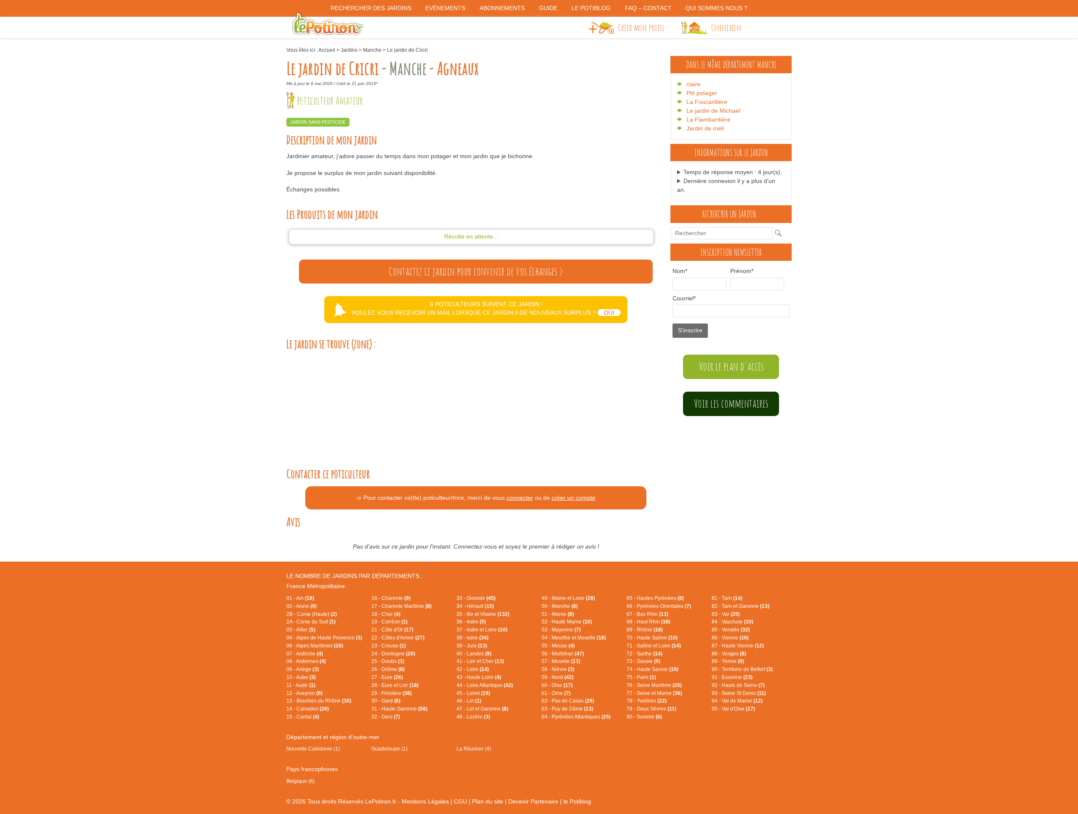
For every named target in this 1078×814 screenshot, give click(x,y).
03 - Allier (300, 630)
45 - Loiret (473, 693)
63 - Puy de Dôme (567, 709)
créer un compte (573, 497)
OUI (609, 312)
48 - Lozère (473, 717)
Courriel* (684, 298)
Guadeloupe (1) (389, 749)
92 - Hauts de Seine (738, 685)
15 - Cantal (302, 717)
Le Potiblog (591, 8)
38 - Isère (472, 638)
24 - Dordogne (393, 654)
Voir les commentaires (731, 403)
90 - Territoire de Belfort (742, 669)
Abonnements (502, 8)
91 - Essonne (732, 677)
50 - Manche (560, 606)
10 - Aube (301, 677)
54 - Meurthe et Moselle (574, 638)
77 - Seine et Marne (654, 693)
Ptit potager (701, 93)
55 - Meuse (558, 646)
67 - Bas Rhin (647, 614)
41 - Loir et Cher (480, 661)
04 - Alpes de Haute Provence (324, 638)
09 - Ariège (302, 669)
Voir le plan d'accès (731, 366)
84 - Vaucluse (732, 622)
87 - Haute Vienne (738, 646)
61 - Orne (556, 693)
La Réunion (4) (473, 749)
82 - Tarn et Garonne (740, 606)
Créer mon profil (641, 27)
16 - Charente (391, 598)
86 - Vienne (730, 638)
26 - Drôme (388, 669)
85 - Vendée (731, 630)
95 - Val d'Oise (733, 709)
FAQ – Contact (648, 8)
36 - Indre (471, 622)
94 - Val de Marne (737, 701)
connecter (520, 497)
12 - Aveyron (304, 693)
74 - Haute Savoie (652, 669)
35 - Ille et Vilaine (483, 614)
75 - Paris (641, 677)
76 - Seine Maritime (654, 685)
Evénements (445, 8)
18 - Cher (385, 614)
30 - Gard (385, 701)
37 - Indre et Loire (481, 630)
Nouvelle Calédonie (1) (313, 749)
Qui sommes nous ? (716, 8)
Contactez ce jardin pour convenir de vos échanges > (476, 271)
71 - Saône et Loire (654, 646)
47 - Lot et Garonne (482, 709)
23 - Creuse (388, 646)
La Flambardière (708, 119)
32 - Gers (385, 717)
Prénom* (741, 271)
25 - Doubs (387, 661)
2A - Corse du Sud (311, 622)
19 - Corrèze (389, 622)
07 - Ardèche (304, 654)
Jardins (349, 50)
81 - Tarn (727, 598)
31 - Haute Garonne (399, 709)
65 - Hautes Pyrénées (655, 598)
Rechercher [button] (780, 233)
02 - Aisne (301, 606)
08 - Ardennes (306, 661)
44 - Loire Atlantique (484, 685)
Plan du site (487, 801)
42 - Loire (472, 669)
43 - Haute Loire (478, 677)
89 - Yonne (728, 661)
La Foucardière (706, 101)
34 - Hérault (475, 606)
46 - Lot (468, 701)
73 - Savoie (643, 661)
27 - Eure (387, 677)
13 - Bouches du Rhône (318, 701)
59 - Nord (558, 677)
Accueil (326, 50)
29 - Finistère (391, 693)
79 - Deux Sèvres (651, 709)
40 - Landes (473, 654)
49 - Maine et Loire (568, 598)
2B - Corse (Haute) (311, 614)
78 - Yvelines (647, 701)
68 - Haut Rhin (648, 622)
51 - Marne (558, 614)
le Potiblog (577, 801)
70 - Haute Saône (652, 638)
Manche (372, 50)
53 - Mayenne (561, 630)
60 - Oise (557, 685)
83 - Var (726, 614)
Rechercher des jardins (371, 8)
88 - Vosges (729, 654)
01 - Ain (300, 598)
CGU (460, 801)
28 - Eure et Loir (395, 685)
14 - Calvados (307, 709)
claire (693, 84)
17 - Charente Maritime (401, 606)
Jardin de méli (705, 128)
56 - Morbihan (563, 654)
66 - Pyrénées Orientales (659, 606)
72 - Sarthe (644, 654)
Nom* (679, 271)
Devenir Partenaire (533, 801)
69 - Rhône (645, 630)
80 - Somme (644, 717)
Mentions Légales (425, 801)
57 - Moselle (561, 661)
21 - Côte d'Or (392, 630)
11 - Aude (300, 685)
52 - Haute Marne (567, 622)
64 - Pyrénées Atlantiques (576, 717)
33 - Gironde (476, 598)
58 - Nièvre (558, 669)
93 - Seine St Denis (739, 693)
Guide (548, 8)
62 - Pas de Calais (568, 701)
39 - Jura (471, 646)
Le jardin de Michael (713, 110)
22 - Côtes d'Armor (397, 638)
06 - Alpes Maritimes (314, 646)
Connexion (726, 27)
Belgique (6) (300, 781)
